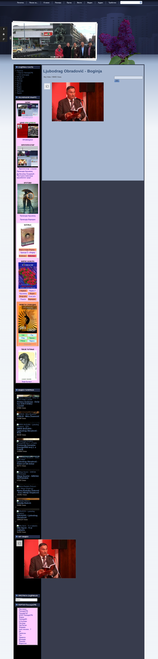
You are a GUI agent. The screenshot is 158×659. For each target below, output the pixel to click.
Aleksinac (31, 256)
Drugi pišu (23, 296)
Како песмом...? (25, 629)
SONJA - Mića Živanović (28, 416)
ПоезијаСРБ (23, 611)
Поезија (58, 3)
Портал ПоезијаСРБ (25, 73)
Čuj (32, 335)
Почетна (20, 3)
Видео (89, 3)
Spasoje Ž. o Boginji (27, 253)
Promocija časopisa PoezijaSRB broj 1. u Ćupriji (26, 447)
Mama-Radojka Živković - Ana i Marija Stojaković (28, 492)
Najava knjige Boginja (27, 250)
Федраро (22, 627)
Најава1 (23, 291)
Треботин (112, 3)
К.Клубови (23, 621)
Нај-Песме (23, 625)
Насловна (22, 609)
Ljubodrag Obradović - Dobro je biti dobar (27, 463)
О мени (46, 3)
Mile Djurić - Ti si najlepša (24, 529)
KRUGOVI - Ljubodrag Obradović (27, 516)
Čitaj (23, 338)
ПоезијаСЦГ (23, 613)
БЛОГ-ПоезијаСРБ (26, 615)
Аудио (100, 3)
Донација (22, 639)
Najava (32, 341)
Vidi (23, 335)
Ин (20, 631)
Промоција (24, 219)
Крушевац (23, 294)
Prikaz (23, 341)
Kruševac (22, 256)
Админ (19, 93)
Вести (79, 3)
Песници (22, 623)
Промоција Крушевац (25, 171)
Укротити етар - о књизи (28, 169)
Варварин (31, 219)
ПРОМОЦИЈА (27, 118)
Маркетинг (23, 643)
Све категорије (23, 75)
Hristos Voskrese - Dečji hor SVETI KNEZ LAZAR (28, 404)
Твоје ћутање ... (28, 382)
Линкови (22, 641)
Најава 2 (32, 291)
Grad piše (32, 296)
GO (117, 81)
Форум (21, 617)
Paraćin (23, 299)
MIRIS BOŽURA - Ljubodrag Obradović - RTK (27, 431)
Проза (69, 3)
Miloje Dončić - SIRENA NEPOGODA (28, 477)
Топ (20, 635)
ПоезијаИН (23, 619)
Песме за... (33, 3)
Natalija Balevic (24, 503)
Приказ (32, 338)
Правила (22, 637)
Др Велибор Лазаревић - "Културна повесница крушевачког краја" (26, 176)
